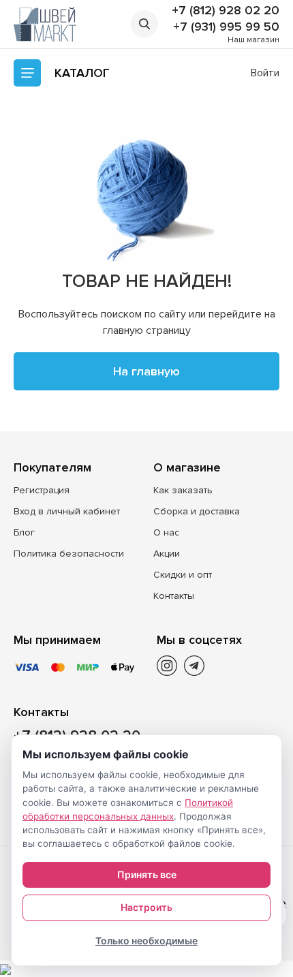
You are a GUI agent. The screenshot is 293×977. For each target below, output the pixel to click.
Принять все (146, 874)
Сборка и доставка (196, 511)
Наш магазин (253, 40)
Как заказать (183, 490)
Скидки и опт (182, 574)
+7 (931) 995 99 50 (226, 26)
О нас (166, 532)
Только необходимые (146, 940)
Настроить (146, 907)
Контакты (173, 596)
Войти (265, 73)
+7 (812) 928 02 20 (225, 10)
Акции (166, 553)
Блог (24, 532)
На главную (146, 371)
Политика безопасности (69, 553)
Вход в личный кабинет (67, 511)
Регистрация (42, 490)
